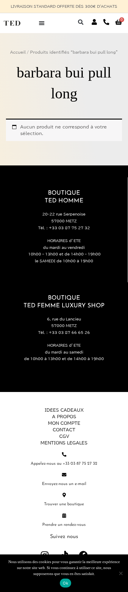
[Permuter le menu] (42, 23)
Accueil (18, 52)
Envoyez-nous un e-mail (64, 484)
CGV (64, 436)
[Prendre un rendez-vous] (64, 515)
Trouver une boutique (64, 504)
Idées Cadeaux (64, 410)
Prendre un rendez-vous (64, 525)
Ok (65, 583)
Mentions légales (64, 443)
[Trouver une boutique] (64, 495)
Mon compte (64, 423)
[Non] (121, 573)
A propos (64, 417)
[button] (80, 22)
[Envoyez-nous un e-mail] (64, 474)
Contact (64, 430)
